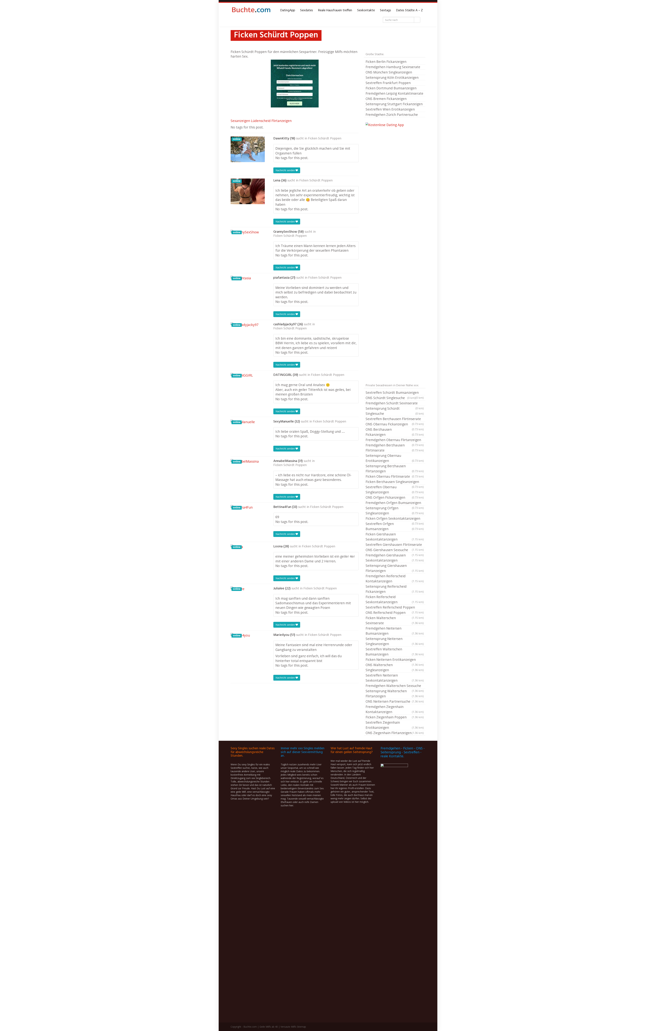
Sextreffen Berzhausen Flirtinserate (395, 419)
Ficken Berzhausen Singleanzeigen (395, 481)
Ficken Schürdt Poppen (324, 138)
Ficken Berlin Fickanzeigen (386, 61)
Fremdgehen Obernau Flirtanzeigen (395, 440)
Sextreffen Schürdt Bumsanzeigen (395, 392)
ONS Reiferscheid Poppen (395, 612)
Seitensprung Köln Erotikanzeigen (392, 77)
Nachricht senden (286, 170)
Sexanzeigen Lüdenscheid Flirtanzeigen (261, 120)
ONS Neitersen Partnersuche (395, 701)
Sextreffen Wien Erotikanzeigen (390, 109)
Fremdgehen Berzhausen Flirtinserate (395, 448)
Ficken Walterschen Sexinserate (395, 620)
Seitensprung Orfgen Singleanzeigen (395, 510)
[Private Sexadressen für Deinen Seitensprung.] (251, 10)
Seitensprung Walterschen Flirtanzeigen (395, 693)
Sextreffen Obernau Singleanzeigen (395, 489)
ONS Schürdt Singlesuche (390, 397)
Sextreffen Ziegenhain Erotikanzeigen (395, 725)
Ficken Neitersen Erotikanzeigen (395, 659)
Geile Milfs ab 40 (268, 1026)
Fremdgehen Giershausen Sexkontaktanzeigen (395, 558)
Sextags (385, 10)
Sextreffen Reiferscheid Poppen (395, 607)
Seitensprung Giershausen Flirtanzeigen (395, 568)
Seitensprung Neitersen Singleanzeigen (395, 641)
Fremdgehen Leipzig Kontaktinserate (394, 93)
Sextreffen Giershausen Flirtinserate (395, 544)
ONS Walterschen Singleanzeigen (395, 667)
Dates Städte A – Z (409, 10)
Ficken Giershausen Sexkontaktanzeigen (395, 537)
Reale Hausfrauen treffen (335, 10)
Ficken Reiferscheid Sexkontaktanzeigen (395, 599)
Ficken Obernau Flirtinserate (395, 476)
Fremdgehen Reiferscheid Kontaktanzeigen (395, 578)
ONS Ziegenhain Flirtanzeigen (395, 732)
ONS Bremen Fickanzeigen (386, 98)
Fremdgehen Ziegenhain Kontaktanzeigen (395, 709)
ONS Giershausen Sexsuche (395, 550)
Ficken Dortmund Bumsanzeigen (391, 88)
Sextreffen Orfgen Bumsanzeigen (395, 526)
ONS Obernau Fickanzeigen (395, 424)
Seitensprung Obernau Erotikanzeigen (395, 458)
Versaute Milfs (288, 1026)
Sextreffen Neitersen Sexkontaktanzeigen (395, 678)
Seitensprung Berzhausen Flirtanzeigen (395, 468)
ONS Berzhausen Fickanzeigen (395, 432)
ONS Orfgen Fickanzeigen (395, 497)
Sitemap (301, 1026)
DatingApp (287, 10)
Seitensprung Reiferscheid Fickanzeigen (395, 589)
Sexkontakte (366, 10)
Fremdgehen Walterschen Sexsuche (395, 685)
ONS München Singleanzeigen (389, 72)
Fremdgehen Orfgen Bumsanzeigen (395, 503)
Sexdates (306, 10)
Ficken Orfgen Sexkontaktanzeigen (395, 518)
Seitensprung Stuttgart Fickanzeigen (394, 104)
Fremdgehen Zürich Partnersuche (392, 114)
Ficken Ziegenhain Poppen (395, 717)
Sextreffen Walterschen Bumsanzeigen (395, 652)
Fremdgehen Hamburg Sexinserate (393, 67)
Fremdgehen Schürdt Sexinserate (395, 403)
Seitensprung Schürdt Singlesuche (395, 411)
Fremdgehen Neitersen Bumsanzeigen (395, 631)
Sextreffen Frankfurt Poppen (388, 82)
